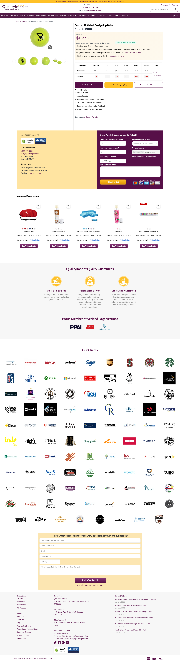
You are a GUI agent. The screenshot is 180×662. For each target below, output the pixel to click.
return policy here (34, 173)
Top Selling (125, 15)
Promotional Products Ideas (27, 629)
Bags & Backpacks (53, 15)
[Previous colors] (14, 61)
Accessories (30, 15)
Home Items (82, 15)
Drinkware (63, 15)
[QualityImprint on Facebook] (59, 643)
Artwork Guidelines (24, 626)
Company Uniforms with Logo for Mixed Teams (132, 624)
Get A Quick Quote (29, 246)
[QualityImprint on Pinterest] (63, 643)
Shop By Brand (14, 15)
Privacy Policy (33, 658)
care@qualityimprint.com (94, 10)
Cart (176, 15)
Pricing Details (34, 240)
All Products (21, 608)
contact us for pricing (133, 53)
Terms (50, 658)
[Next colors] (65, 61)
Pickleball (95, 117)
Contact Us (21, 620)
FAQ (18, 623)
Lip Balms (86, 117)
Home (19, 614)
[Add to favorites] (38, 206)
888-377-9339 (64, 631)
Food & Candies (72, 15)
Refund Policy (43, 658)
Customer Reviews (24, 632)
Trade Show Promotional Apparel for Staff (130, 630)
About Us (20, 617)
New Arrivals (21, 605)
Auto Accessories (41, 15)
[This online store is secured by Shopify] (27, 141)
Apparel (22, 15)
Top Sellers (21, 602)
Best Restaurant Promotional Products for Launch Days (135, 599)
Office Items (91, 15)
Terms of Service (23, 635)
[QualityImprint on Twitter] (55, 643)
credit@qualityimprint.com (79, 636)
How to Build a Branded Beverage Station (130, 605)
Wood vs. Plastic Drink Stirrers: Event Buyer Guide (133, 611)
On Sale (109, 15)
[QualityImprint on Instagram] (67, 643)
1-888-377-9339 (90, 7)
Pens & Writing (101, 15)
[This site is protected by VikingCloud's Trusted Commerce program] (40, 141)
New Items (117, 15)
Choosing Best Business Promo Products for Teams (134, 618)
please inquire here (117, 56)
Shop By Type (4, 15)
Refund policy (22, 638)
